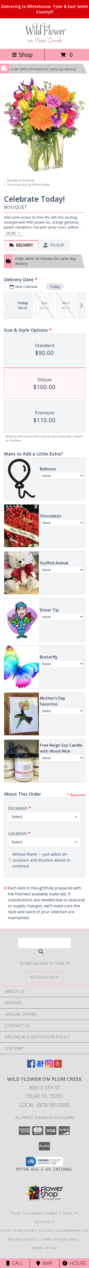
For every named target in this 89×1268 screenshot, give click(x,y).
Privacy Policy (22, 1239)
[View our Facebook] (31, 1066)
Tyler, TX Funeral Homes (34, 1213)
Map (46, 1263)
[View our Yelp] (58, 1066)
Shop (26, 55)
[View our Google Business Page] (40, 1066)
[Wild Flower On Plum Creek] (44, 41)
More (11, 233)
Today (55, 286)
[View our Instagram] (49, 1066)
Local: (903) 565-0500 (44, 1105)
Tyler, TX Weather (17, 1230)
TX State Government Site (64, 1230)
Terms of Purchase (59, 1239)
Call (16, 1263)
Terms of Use (44, 1248)
